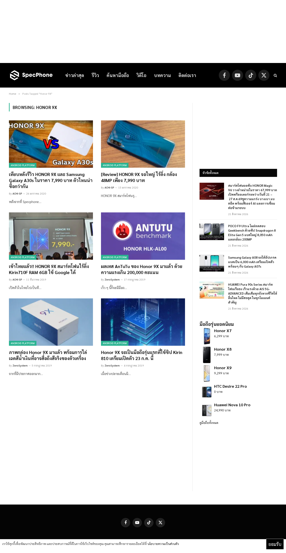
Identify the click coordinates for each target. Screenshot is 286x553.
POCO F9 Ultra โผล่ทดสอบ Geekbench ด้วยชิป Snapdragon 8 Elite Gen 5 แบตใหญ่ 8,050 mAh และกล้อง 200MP (252, 232)
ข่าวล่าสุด (74, 75)
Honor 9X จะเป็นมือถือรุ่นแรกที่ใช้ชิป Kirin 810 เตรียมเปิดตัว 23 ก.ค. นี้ (141, 355)
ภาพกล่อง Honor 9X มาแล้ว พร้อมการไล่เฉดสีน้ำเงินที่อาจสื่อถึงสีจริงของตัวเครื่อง (48, 355)
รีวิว (95, 75)
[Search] (275, 75)
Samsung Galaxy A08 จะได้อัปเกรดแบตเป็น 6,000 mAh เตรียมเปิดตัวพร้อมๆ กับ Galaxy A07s (252, 261)
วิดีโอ (141, 75)
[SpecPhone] (31, 75)
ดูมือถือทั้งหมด (209, 423)
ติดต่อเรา (187, 75)
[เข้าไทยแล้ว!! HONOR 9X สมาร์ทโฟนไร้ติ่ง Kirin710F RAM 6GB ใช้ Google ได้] (51, 236)
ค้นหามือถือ (118, 75)
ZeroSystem (112, 279)
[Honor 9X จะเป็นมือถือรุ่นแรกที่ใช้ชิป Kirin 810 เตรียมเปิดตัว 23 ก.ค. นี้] (143, 322)
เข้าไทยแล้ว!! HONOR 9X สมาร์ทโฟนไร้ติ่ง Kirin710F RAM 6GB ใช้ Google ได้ (49, 269)
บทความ (162, 75)
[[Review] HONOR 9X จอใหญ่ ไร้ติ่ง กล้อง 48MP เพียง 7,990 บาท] (143, 144)
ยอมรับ (275, 544)
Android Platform (23, 165)
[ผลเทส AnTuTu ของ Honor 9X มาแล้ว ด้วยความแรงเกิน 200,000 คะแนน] (143, 236)
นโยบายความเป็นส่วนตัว (163, 544)
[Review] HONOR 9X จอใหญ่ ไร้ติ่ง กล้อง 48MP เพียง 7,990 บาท (139, 177)
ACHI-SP (17, 193)
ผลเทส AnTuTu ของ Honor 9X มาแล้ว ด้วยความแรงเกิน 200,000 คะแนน (141, 269)
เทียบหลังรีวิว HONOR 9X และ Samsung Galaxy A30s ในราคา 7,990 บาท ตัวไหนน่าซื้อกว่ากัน (51, 180)
